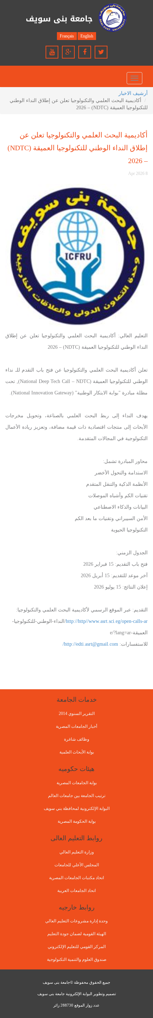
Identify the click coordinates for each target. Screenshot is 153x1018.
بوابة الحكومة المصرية (77, 821)
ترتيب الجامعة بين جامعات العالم (76, 795)
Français (67, 36)
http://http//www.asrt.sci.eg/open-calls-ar (107, 621)
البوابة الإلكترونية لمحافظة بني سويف (77, 808)
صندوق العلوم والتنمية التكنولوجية (76, 959)
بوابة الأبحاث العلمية (76, 752)
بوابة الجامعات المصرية (77, 782)
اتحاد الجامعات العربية (76, 890)
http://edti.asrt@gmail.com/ (90, 644)
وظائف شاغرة (76, 739)
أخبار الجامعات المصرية (76, 726)
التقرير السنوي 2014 (77, 713)
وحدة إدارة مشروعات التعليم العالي (76, 920)
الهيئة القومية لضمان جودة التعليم (76, 933)
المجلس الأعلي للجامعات (76, 864)
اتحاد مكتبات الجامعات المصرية (76, 877)
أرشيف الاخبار (133, 93)
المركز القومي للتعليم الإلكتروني (77, 946)
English (86, 36)
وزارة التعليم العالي (76, 852)
